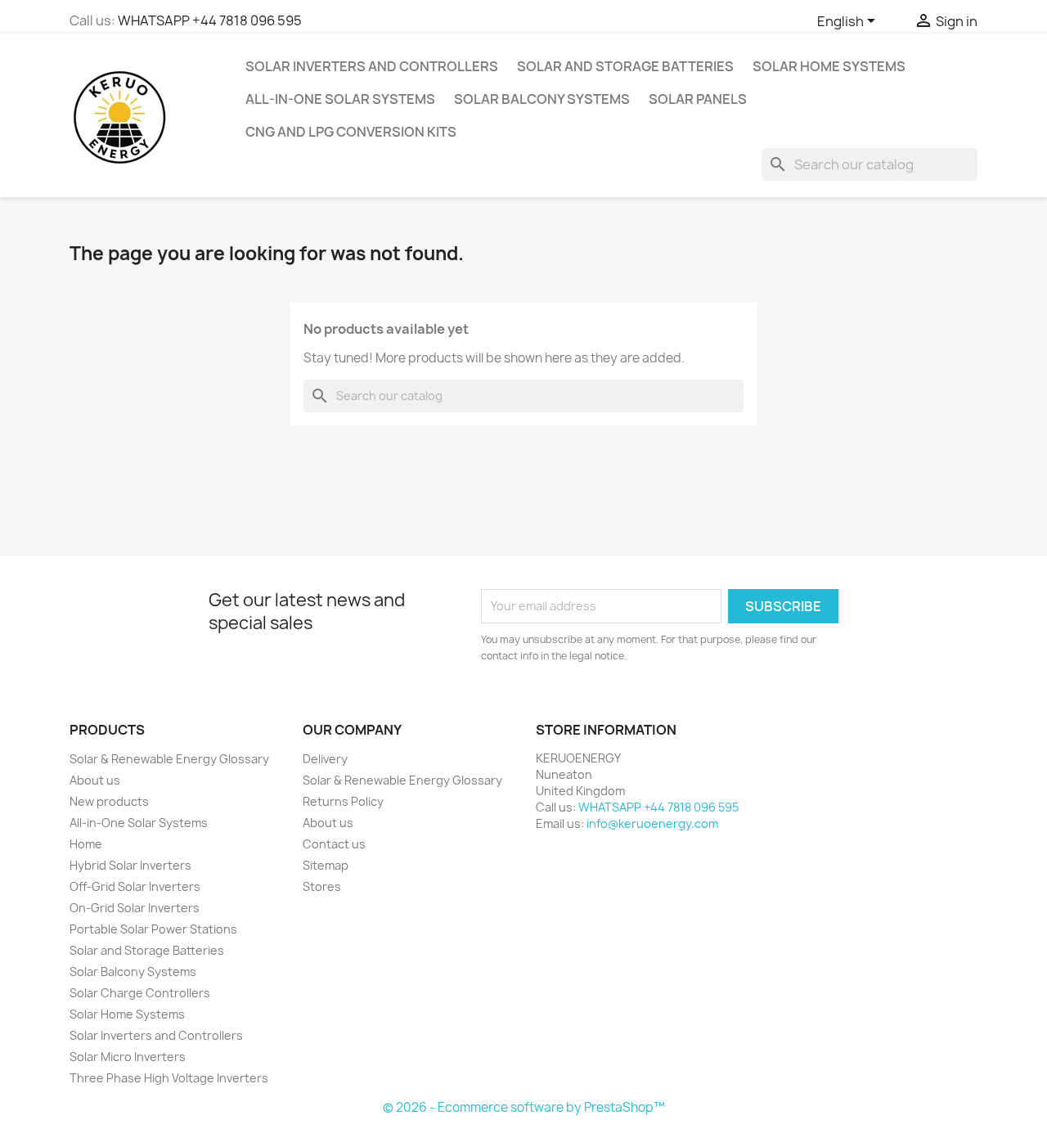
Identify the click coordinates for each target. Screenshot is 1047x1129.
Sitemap (325, 865)
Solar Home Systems (829, 66)
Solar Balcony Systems (542, 99)
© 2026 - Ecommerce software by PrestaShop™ (524, 1107)
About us (95, 780)
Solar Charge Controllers (140, 993)
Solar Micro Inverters (128, 1056)
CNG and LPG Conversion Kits (350, 132)
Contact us (334, 844)
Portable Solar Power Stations (153, 929)
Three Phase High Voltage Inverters (169, 1078)
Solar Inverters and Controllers (371, 66)
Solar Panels (698, 99)
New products (109, 801)
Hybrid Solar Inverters (130, 865)
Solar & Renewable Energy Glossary (169, 759)
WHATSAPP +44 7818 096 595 (210, 20)
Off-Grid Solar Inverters (135, 886)
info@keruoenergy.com (652, 823)
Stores (322, 886)
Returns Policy (343, 801)
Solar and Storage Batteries (625, 66)
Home (86, 844)
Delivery (325, 759)
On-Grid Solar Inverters (135, 907)
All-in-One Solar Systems (340, 99)
